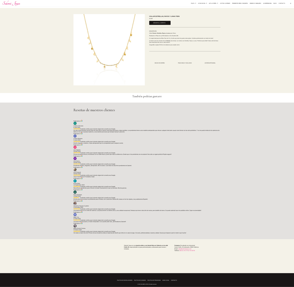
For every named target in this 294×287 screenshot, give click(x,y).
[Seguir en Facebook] (147, 276)
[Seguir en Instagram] (143, 276)
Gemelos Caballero (255, 3)
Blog (275, 3)
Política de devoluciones (124, 280)
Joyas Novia (201, 3)
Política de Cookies (140, 280)
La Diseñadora (267, 3)
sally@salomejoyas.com (184, 249)
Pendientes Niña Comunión (240, 3)
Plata (192, 3)
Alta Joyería (212, 3)
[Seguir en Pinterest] (150, 276)
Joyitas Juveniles (225, 3)
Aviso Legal (165, 280)
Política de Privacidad (154, 280)
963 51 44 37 (183, 250)
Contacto (282, 3)
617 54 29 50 (191, 250)
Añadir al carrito (159, 23)
